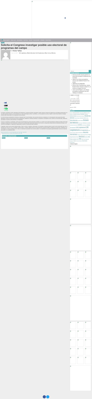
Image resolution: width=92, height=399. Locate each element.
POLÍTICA (25, 40)
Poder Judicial (73, 139)
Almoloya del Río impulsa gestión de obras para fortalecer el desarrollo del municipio (81, 76)
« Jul (71, 109)
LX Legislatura (84, 130)
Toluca (74, 140)
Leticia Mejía (84, 125)
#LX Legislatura (22, 53)
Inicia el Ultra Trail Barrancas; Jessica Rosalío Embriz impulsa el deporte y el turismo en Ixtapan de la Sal (81, 87)
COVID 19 (86, 114)
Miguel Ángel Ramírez (84, 134)
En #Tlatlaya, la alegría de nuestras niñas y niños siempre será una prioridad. (56, 141)
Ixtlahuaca (85, 122)
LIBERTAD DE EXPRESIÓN (78, 83)
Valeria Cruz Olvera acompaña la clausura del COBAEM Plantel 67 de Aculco (80, 81)
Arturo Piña (81, 112)
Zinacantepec (72, 142)
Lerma (80, 125)
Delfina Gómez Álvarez (80, 116)
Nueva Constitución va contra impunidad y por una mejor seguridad (14, 132)
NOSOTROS (48, 40)
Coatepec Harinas (76, 114)
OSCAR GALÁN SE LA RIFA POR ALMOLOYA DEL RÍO (12, 133)
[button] (89, 40)
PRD (78, 139)
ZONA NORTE (6, 40)
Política (2, 42)
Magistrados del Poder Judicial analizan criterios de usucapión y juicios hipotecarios (12, 142)
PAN (89, 136)
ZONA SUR (13, 40)
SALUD (30, 40)
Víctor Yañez (17, 51)
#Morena (53, 53)
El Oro (87, 118)
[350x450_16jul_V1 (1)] (81, 55)
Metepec (79, 134)
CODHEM (82, 114)
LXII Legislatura (80, 127)
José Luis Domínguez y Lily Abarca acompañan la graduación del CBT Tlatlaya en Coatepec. (80, 91)
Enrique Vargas (80, 120)
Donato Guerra (77, 118)
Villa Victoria (84, 140)
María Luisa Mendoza (79, 132)
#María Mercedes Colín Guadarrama (35, 53)
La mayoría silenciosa (74, 125)
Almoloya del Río (76, 112)
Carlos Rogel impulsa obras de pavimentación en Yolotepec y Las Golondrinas (34, 141)
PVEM (82, 139)
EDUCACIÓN (36, 40)
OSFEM (86, 136)
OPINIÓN (42, 40)
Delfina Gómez (73, 116)
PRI (80, 139)
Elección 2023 (83, 118)
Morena (81, 137)
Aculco (71, 112)
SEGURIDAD (19, 40)
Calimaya (85, 112)
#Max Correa (48, 53)
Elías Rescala (73, 120)
